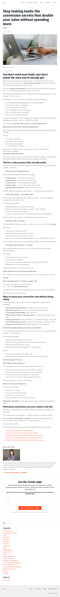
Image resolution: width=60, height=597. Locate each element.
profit (5, 554)
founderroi (6, 541)
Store (23, 2)
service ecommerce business (12, 567)
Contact (47, 2)
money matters (8, 550)
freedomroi (6, 545)
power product (7, 552)
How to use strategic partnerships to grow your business (24, 438)
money (5, 548)
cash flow (6, 537)
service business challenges (11, 562)
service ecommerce (9, 565)
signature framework (10, 569)
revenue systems (8, 558)
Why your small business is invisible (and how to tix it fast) (24, 435)
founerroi (6, 543)
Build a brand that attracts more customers (20, 430)
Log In (54, 2)
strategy (5, 573)
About (42, 2)
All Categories (7, 531)
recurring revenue (9, 556)
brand (5, 535)
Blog (35, 2)
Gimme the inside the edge (30, 508)
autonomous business (10, 533)
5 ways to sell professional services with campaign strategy (24, 440)
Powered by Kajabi (52, 593)
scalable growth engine (10, 560)
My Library (29, 2)
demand (5, 27)
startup (5, 571)
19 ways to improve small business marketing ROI (21, 433)
